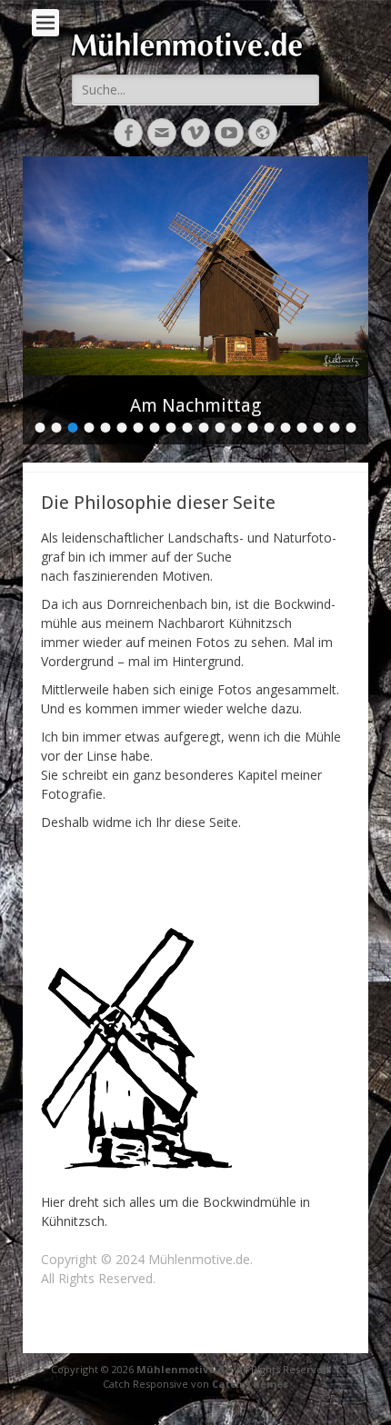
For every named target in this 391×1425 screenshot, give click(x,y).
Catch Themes (250, 1383)
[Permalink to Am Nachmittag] (195, 265)
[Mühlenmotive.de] (204, 44)
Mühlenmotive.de (183, 1369)
